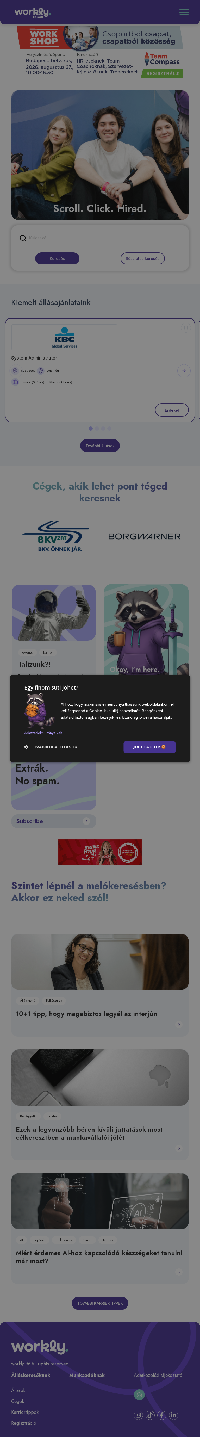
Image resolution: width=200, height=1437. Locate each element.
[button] (50, 747)
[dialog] (100, 718)
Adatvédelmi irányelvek (43, 733)
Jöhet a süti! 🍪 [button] (150, 747)
